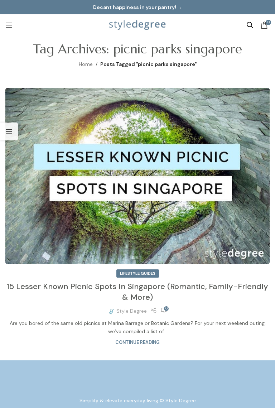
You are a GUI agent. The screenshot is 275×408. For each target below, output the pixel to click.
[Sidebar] (9, 131)
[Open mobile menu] (9, 25)
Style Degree (131, 311)
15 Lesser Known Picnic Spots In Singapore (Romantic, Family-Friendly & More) (137, 292)
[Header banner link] (137, 7)
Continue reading (137, 342)
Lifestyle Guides (137, 273)
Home (86, 64)
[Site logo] (137, 24)
